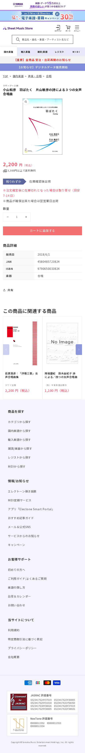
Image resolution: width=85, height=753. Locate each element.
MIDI (76, 51)
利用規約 (13, 630)
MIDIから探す (17, 466)
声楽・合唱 (35, 76)
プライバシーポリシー (22, 648)
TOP (5, 76)
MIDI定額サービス (19, 500)
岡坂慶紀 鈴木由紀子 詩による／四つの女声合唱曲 (61, 375)
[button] (77, 27)
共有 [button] (10, 290)
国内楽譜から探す (19, 431)
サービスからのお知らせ (24, 536)
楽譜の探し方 (16, 587)
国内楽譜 (8, 51)
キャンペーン (16, 545)
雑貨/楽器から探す (20, 448)
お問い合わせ (16, 605)
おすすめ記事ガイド (21, 518)
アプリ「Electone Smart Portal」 (31, 509)
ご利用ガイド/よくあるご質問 (27, 578)
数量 (6, 208)
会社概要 (13, 657)
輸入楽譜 (25, 51)
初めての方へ (16, 570)
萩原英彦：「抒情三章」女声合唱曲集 (21, 375)
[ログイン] (58, 27)
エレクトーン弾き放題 (22, 491)
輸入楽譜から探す (19, 440)
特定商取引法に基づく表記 (25, 639)
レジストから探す (19, 457)
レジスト (59, 51)
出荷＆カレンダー (19, 596)
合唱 (48, 76)
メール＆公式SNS (19, 527)
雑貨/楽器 (43, 51)
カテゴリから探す (19, 422)
